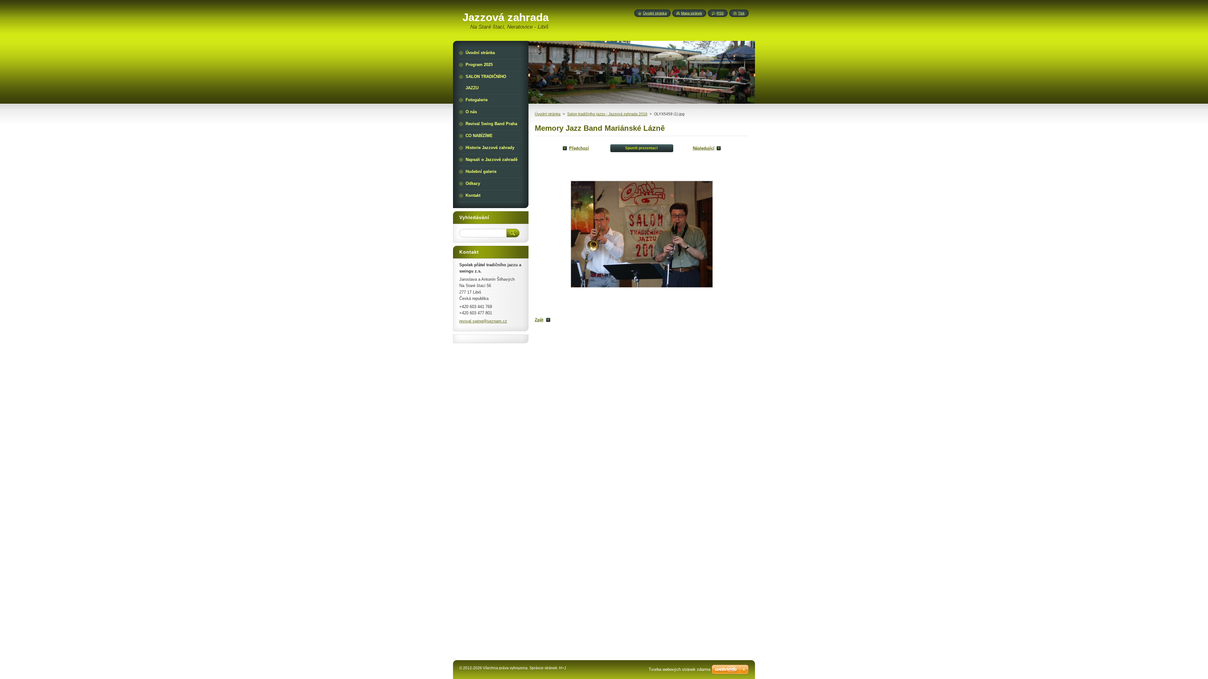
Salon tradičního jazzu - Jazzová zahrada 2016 (607, 114)
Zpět (539, 319)
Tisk (741, 13)
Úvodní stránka (548, 114)
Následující (703, 148)
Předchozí (579, 148)
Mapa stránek (691, 13)
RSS (720, 13)
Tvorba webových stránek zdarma (679, 669)
